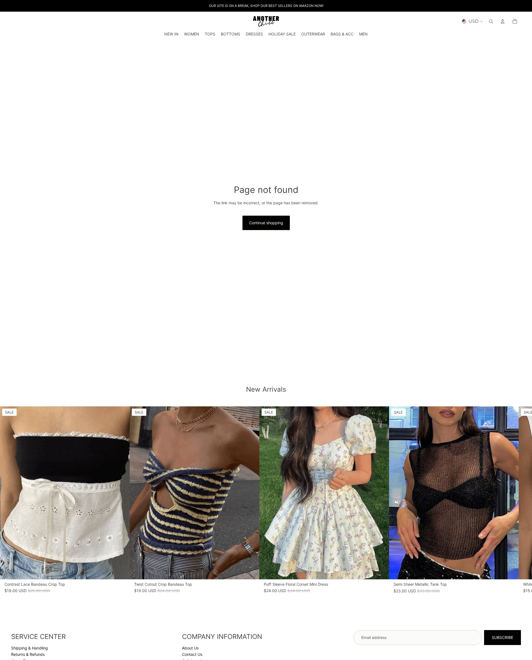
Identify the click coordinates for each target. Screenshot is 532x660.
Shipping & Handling (29, 648)
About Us (190, 648)
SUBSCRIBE (502, 637)
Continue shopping (266, 222)
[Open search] (491, 21)
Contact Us (192, 654)
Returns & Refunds (28, 654)
